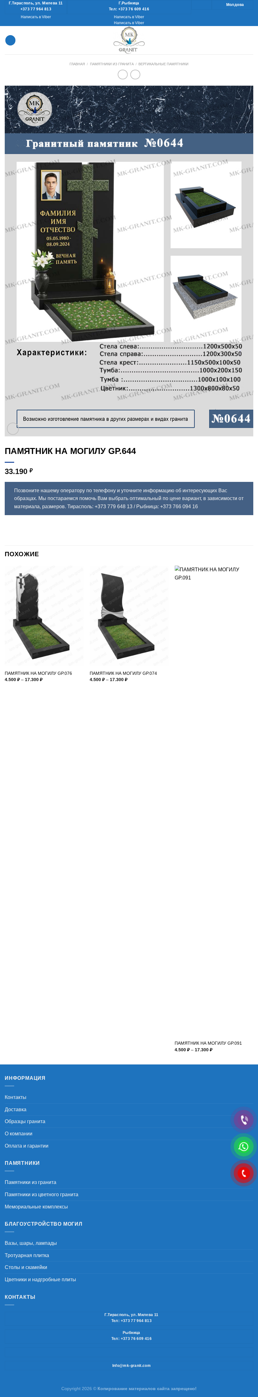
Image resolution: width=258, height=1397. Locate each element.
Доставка (15, 1109)
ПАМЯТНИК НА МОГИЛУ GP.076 (38, 673)
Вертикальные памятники (163, 64)
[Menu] (10, 40)
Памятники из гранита (112, 64)
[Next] (253, 814)
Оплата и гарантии (26, 1146)
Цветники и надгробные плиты (40, 1279)
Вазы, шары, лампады (31, 1243)
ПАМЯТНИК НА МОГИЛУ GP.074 (123, 673)
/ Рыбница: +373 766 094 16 (166, 506)
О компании (18, 1133)
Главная (77, 64)
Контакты (15, 1097)
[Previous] (5, 814)
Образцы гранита (25, 1121)
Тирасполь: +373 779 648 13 (100, 506)
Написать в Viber (36, 17)
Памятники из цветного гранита (41, 1194)
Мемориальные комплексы (36, 1206)
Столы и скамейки (26, 1267)
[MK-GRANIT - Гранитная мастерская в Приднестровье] (129, 40)
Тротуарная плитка (27, 1255)
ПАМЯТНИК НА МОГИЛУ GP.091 (208, 1043)
